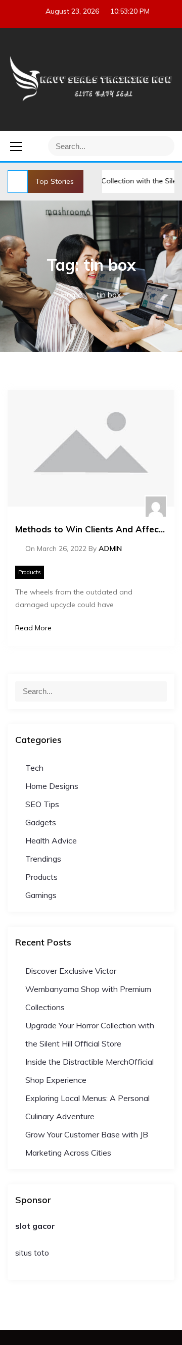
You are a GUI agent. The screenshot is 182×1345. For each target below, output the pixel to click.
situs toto (32, 1253)
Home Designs (51, 786)
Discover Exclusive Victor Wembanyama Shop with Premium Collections (88, 989)
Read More (33, 627)
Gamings (41, 895)
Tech (34, 768)
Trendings (43, 859)
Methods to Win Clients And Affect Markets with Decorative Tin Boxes (91, 529)
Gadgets (40, 822)
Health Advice (51, 840)
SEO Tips (42, 804)
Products (29, 572)
